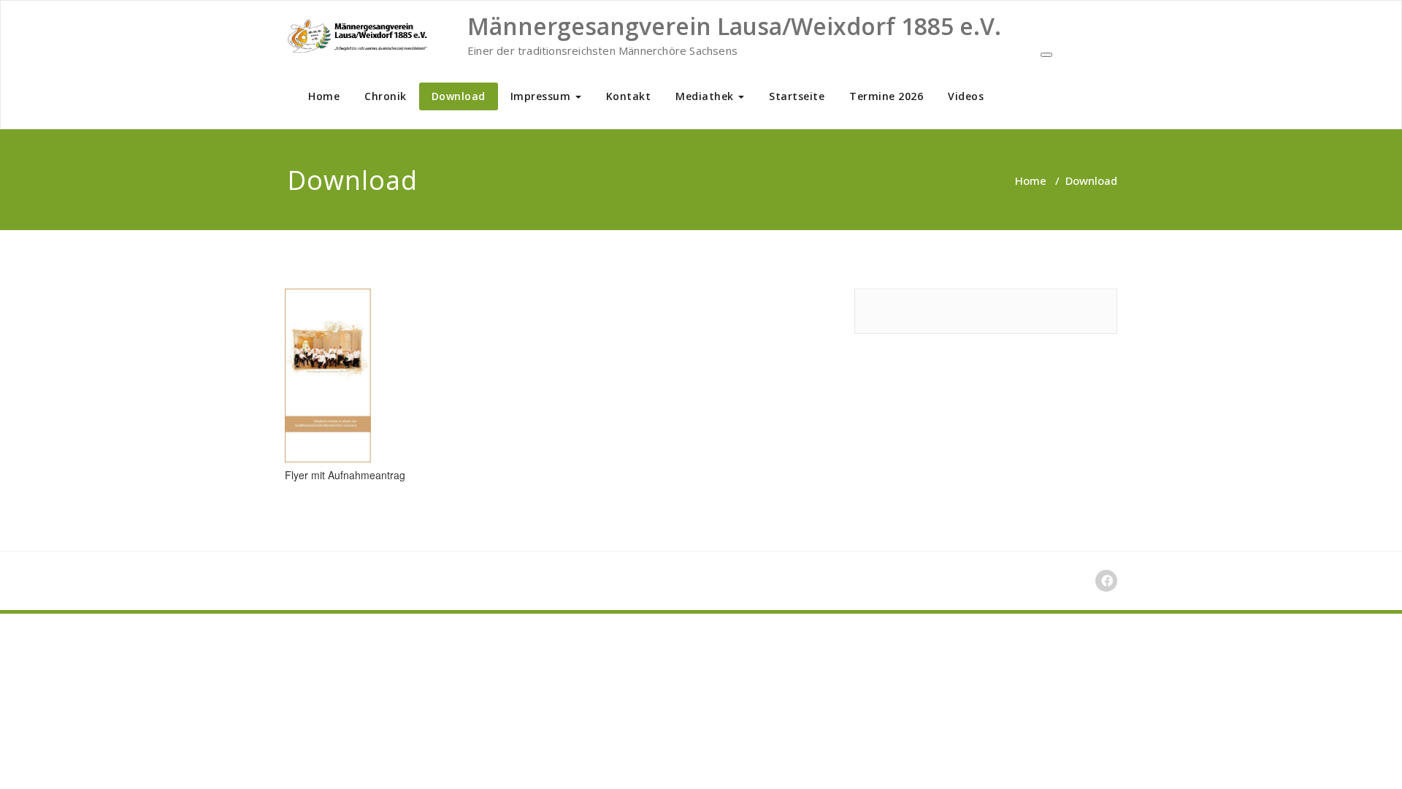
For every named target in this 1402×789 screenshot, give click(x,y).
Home (324, 96)
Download (459, 96)
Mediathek (706, 96)
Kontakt (628, 96)
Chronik (385, 96)
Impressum (542, 96)
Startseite (796, 96)
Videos (966, 96)
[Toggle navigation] (1046, 55)
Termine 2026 (886, 96)
